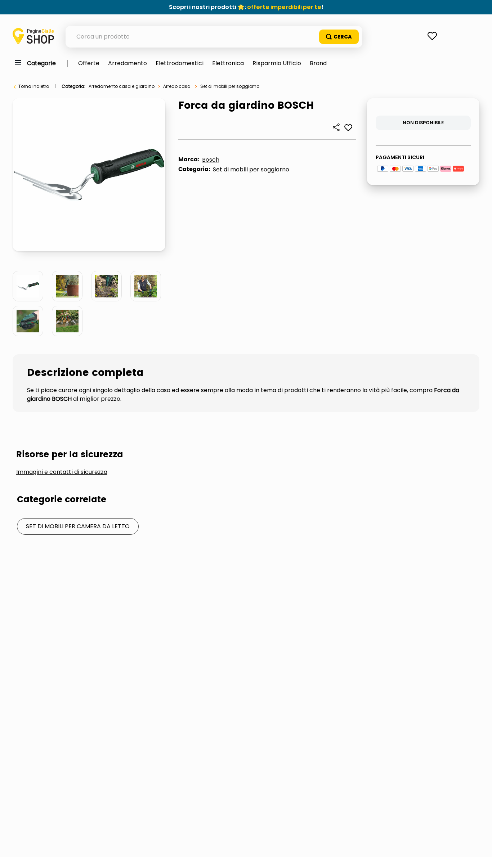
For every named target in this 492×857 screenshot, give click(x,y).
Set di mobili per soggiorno (229, 86)
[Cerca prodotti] (339, 37)
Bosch (210, 160)
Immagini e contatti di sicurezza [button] (61, 472)
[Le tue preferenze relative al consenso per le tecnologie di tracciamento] (479, 844)
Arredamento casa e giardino (122, 86)
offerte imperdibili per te (284, 7)
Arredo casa (177, 86)
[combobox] (214, 37)
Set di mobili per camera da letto (78, 526)
